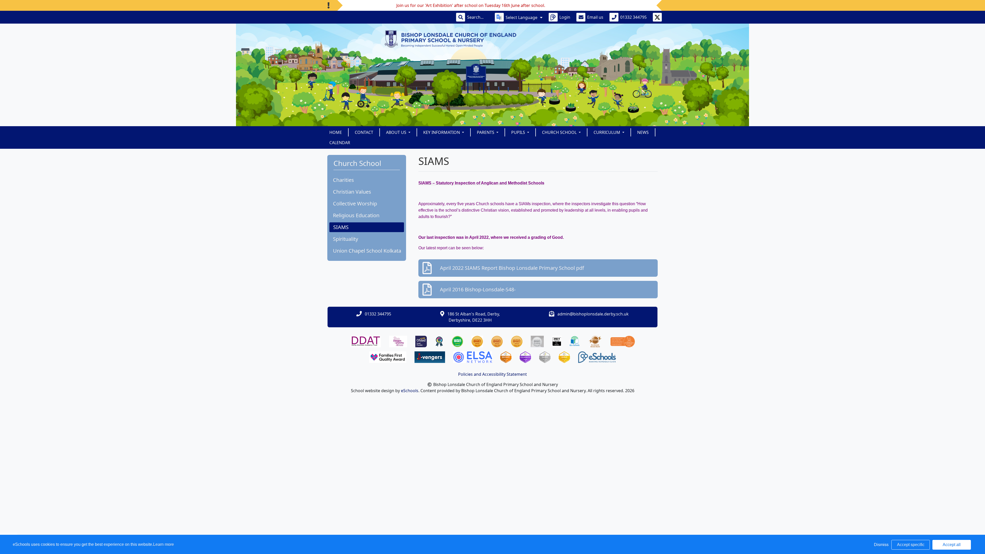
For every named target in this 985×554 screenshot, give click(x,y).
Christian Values (352, 191)
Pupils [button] (518, 132)
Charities (343, 179)
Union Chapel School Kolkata (367, 250)
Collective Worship (355, 203)
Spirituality (345, 238)
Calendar (339, 142)
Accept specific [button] (910, 544)
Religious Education (356, 215)
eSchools (409, 390)
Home (335, 132)
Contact (364, 132)
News (643, 132)
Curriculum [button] (607, 132)
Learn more (163, 544)
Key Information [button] (442, 132)
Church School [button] (560, 132)
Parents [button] (486, 132)
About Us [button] (396, 132)
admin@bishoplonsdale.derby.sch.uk (593, 314)
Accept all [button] (952, 544)
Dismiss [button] (881, 544)
